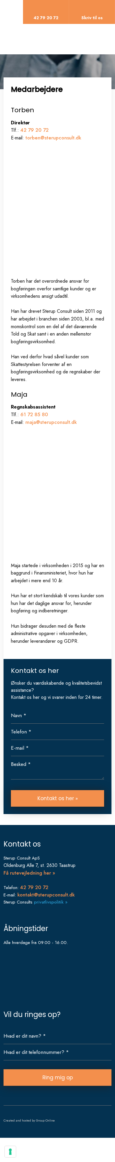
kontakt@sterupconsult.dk (46, 894)
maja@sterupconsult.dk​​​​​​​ (51, 422)
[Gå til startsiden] (52, 38)
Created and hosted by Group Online (29, 1120)
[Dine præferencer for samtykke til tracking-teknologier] (10, 1151)
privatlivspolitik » (51, 902)
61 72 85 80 (34, 414)
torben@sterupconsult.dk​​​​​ (53, 137)
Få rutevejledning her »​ (29, 872)
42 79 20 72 (34, 130)
